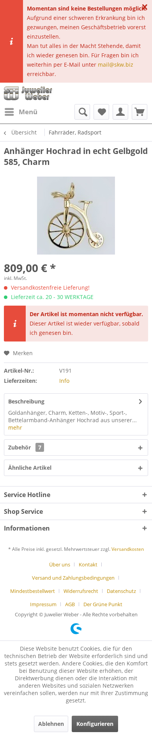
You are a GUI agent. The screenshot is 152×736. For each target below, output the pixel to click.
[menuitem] (20, 112)
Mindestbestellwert (32, 590)
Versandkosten (127, 549)
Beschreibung (26, 401)
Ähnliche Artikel (29, 467)
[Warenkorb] (139, 112)
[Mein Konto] (120, 112)
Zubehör (24, 447)
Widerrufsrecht (81, 590)
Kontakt (88, 564)
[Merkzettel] (101, 112)
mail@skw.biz (115, 64)
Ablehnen (51, 723)
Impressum (43, 604)
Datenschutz (121, 590)
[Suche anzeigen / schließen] (82, 112)
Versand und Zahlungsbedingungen (73, 577)
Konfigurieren (94, 723)
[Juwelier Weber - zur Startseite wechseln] (29, 93)
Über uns (59, 564)
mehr (15, 427)
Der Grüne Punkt (102, 604)
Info (64, 380)
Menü (28, 111)
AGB (70, 604)
